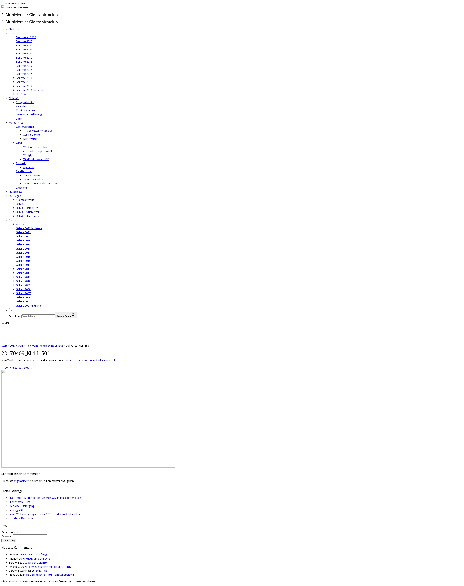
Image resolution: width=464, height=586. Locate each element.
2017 (13, 345)
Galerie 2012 (23, 273)
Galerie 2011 (23, 277)
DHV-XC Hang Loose (28, 216)
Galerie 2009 (23, 285)
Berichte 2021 (24, 49)
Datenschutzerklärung (29, 114)
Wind (19, 143)
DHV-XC (20, 203)
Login (19, 118)
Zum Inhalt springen (13, 3)
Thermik (21, 163)
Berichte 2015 (24, 73)
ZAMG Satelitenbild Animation (40, 183)
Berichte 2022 (24, 45)
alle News (21, 94)
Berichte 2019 (24, 57)
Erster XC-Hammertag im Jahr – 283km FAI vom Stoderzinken (45, 514)
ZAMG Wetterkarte (34, 179)
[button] (10, 310)
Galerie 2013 (23, 269)
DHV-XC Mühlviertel (27, 212)
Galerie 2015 (23, 260)
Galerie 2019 (23, 244)
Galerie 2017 (23, 252)
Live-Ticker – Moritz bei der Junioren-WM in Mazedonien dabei (45, 497)
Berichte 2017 (24, 65)
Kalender (21, 106)
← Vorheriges (9, 367)
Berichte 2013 (24, 82)
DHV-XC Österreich (27, 208)
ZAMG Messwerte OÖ (36, 159)
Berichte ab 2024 (26, 37)
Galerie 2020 (23, 240)
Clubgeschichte (25, 102)
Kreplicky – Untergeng (21, 506)
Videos (20, 224)
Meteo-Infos (16, 122)
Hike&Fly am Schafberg (33, 554)
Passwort (7, 536)
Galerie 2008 (23, 289)
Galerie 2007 (23, 293)
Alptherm (28, 167)
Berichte (13, 33)
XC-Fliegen (15, 196)
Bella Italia (41, 570)
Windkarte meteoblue (35, 147)
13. (28, 345)
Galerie (13, 220)
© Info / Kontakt (25, 110)
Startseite (14, 29)
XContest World (25, 199)
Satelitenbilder (24, 171)
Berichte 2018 (24, 61)
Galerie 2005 (23, 301)
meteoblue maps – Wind (37, 151)
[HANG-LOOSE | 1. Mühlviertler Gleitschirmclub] (15, 7)
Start (4, 345)
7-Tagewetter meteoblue (38, 130)
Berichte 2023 (24, 41)
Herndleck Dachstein (21, 518)
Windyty (27, 155)
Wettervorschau (25, 126)
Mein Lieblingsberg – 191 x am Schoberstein (49, 574)
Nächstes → (25, 367)
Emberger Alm (17, 510)
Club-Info (14, 98)
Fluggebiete (15, 191)
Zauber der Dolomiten (36, 562)
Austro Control (31, 134)
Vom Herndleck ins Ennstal (47, 345)
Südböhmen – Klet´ (20, 502)
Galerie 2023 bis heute (29, 228)
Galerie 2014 (23, 264)
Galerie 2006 (23, 297)
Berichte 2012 (24, 86)
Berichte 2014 (24, 78)
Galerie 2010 (23, 281)
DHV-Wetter (30, 139)
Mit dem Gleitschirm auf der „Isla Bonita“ (48, 566)
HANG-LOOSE (20, 581)
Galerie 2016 (23, 256)
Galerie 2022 (23, 232)
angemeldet (21, 481)
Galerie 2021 (23, 236)
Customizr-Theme (84, 581)
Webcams (22, 187)
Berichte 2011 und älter (29, 90)
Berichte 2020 (24, 53)
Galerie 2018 (23, 248)
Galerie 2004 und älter (29, 305)
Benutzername (10, 532)
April (20, 345)
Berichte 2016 (24, 69)
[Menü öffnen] (2, 323)
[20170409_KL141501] (88, 466)
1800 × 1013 (72, 360)
